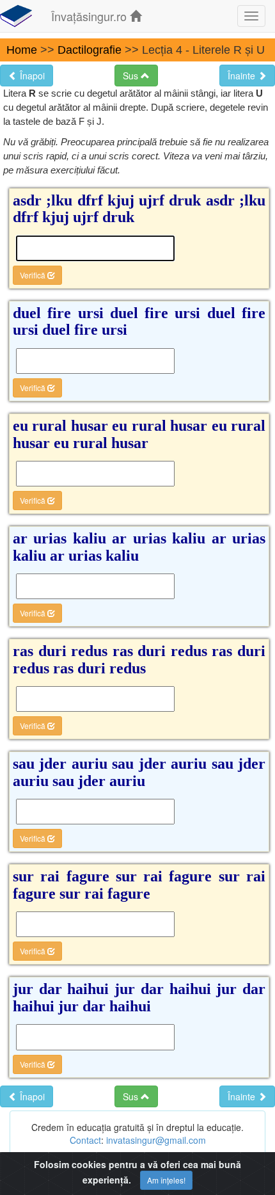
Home (21, 50)
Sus (132, 75)
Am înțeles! (166, 1180)
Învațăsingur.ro (90, 16)
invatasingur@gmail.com (156, 1140)
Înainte (243, 75)
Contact (85, 1140)
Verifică (33, 274)
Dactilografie (90, 50)
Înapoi (31, 75)
